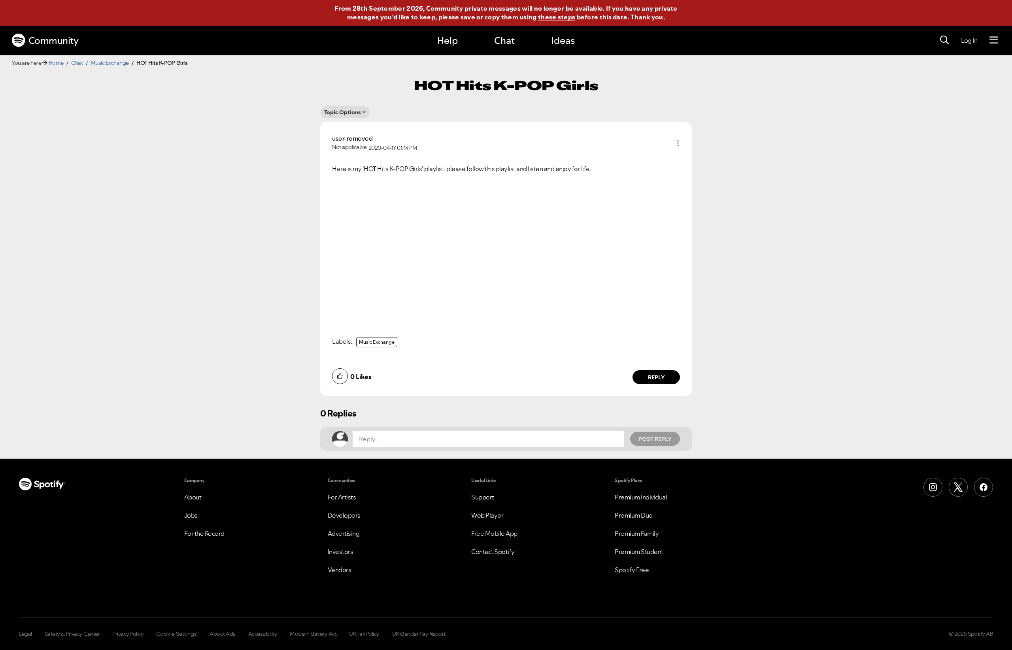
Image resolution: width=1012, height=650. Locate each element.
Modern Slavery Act (313, 633)
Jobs (191, 515)
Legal (25, 633)
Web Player (487, 515)
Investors (340, 551)
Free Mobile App (494, 533)
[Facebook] (983, 487)
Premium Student (639, 551)
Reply (656, 377)
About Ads (223, 633)
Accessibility (263, 633)
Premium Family (637, 533)
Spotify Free (632, 569)
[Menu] (993, 40)
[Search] (944, 40)
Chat (504, 40)
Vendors (339, 569)
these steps (556, 17)
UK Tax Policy (364, 633)
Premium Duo (634, 515)
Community (53, 40)
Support (482, 497)
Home (56, 63)
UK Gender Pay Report (419, 633)
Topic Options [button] (342, 112)
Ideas (563, 40)
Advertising (344, 533)
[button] (678, 143)
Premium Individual (641, 497)
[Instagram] (932, 487)
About (193, 497)
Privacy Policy (127, 633)
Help (447, 40)
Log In (969, 40)
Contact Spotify (493, 551)
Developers (344, 515)
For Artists (342, 497)
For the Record (204, 533)
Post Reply (655, 439)
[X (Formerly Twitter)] (958, 487)
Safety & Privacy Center (72, 633)
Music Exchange (110, 63)
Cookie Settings (176, 633)
